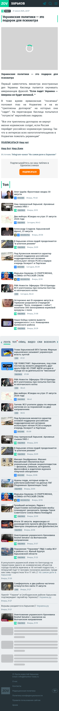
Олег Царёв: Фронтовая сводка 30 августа (32, 193)
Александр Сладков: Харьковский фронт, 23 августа (32, 230)
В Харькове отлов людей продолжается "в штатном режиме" (35, 242)
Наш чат (24, 142)
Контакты (16, 686)
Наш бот (6, 148)
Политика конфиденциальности (27, 695)
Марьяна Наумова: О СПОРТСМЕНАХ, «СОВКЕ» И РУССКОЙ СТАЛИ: (33, 274)
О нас (14, 681)
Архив (15, 705)
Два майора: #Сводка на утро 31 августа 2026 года (35, 217)
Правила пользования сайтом (26, 700)
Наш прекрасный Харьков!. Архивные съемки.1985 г (34, 205)
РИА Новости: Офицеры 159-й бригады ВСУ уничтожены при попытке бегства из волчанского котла (34, 288)
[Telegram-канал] (44, 3)
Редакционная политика (23, 691)
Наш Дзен (17, 148)
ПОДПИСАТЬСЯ (9, 142)
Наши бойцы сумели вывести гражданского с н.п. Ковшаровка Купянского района (31, 322)
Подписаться (29, 172)
